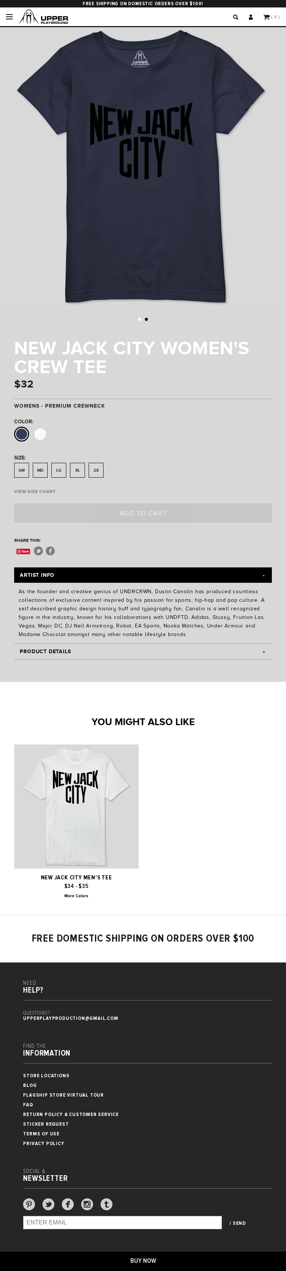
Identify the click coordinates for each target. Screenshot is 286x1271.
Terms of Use (41, 1134)
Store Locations (46, 1075)
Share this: (27, 540)
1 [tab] (139, 319)
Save (25, 551)
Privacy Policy (43, 1143)
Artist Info (37, 575)
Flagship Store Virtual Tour (63, 1095)
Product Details (45, 651)
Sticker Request (46, 1124)
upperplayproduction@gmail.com (70, 1018)
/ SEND (237, 1223)
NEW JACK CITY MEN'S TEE (76, 877)
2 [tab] (146, 319)
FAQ (28, 1104)
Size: (20, 458)
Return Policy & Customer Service (71, 1114)
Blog (29, 1085)
